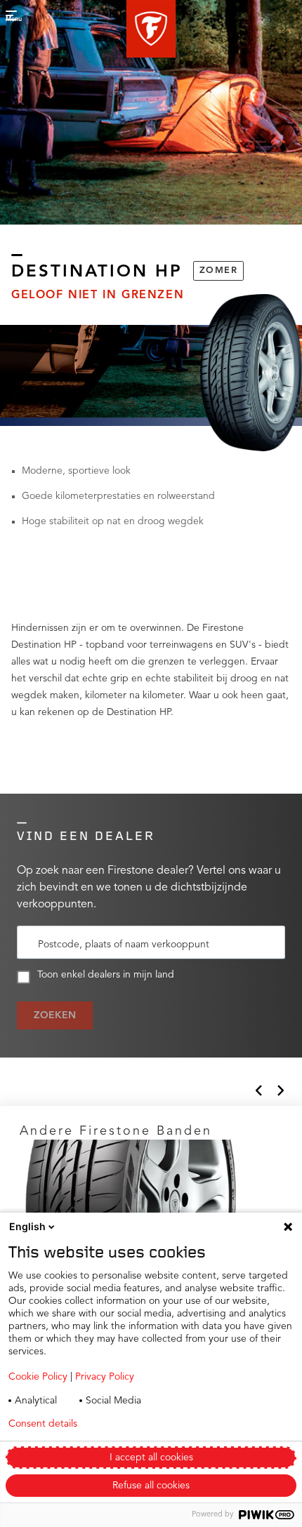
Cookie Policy (37, 1377)
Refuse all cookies (151, 1486)
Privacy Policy (104, 1377)
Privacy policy (146, 1424)
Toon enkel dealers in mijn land (105, 975)
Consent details (42, 1424)
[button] (151, 29)
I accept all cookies (151, 1457)
